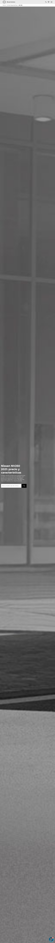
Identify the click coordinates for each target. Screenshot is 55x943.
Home (4, 5)
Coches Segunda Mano (12, 5)
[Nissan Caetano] (4, 2)
